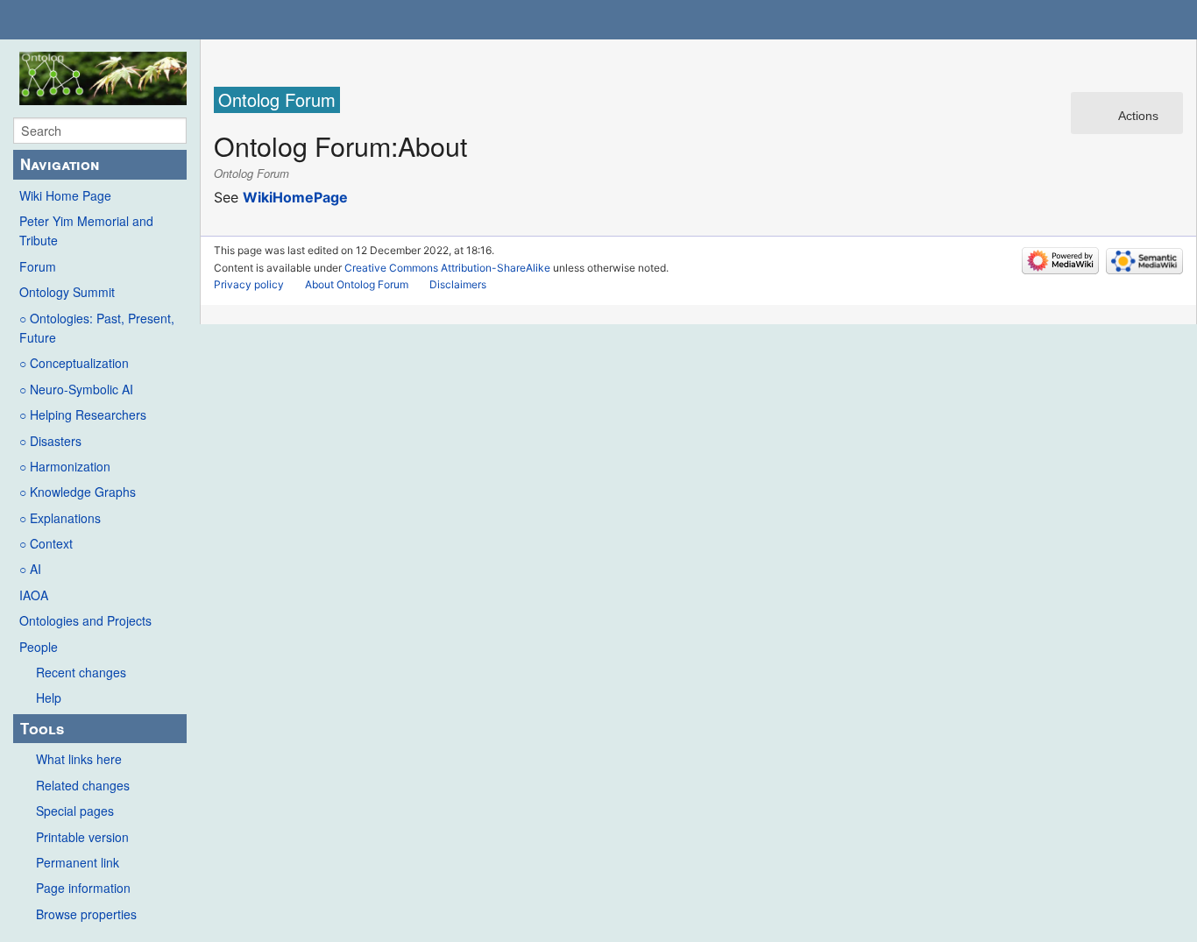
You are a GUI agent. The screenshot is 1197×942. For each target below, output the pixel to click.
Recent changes (81, 672)
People (38, 646)
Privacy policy (249, 284)
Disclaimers (457, 284)
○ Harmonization (64, 466)
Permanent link (77, 862)
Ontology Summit (67, 292)
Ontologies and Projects (85, 620)
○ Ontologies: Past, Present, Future (96, 327)
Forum (37, 266)
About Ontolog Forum (356, 284)
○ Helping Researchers (82, 414)
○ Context (46, 543)
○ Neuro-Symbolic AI (76, 389)
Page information (83, 887)
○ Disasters (50, 441)
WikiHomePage (295, 197)
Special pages (75, 810)
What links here (79, 759)
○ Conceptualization (74, 363)
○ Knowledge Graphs (77, 491)
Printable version (82, 837)
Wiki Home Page (65, 195)
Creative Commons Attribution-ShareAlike (447, 267)
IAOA (33, 595)
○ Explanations (60, 518)
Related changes (83, 785)
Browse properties (86, 914)
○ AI (30, 568)
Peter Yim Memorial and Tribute (86, 230)
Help (48, 697)
